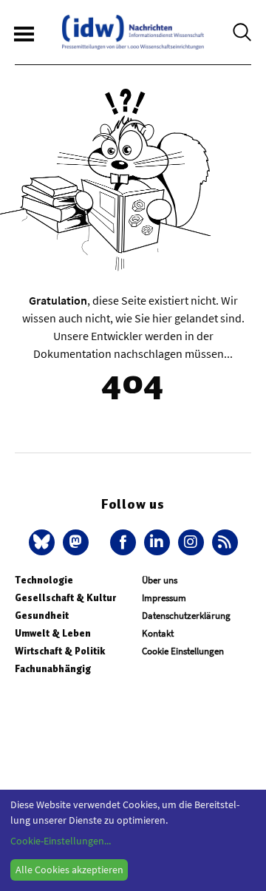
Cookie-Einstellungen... (60, 840)
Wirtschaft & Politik (60, 651)
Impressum (164, 598)
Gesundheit (42, 616)
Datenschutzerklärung (186, 615)
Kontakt (158, 633)
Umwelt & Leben (53, 633)
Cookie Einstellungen (183, 651)
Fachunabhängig (53, 669)
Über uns (159, 580)
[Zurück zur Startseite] (133, 32)
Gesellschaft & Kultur (65, 598)
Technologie (44, 580)
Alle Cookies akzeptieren (69, 869)
